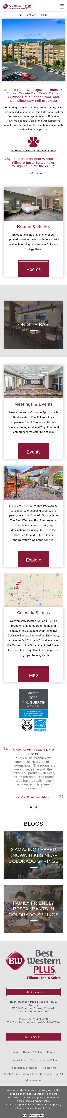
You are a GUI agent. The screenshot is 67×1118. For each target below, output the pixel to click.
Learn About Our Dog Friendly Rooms (33, 150)
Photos (51, 1052)
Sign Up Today (33, 173)
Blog (33, 1060)
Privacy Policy (48, 1060)
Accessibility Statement (25, 1067)
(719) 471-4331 (29, 15)
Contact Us (49, 1067)
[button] (31, 807)
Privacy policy (36, 1115)
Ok (24, 1115)
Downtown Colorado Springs (36, 539)
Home (15, 1052)
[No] (62, 1102)
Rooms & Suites (33, 1052)
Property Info (18, 1060)
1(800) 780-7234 (48, 1022)
